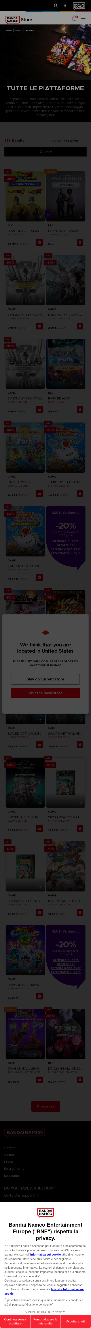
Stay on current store (45, 679)
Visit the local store (45, 693)
